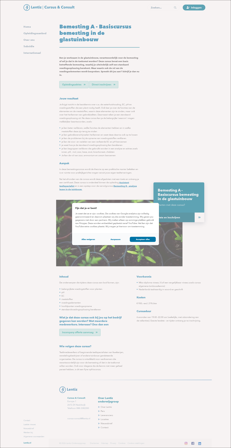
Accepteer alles (143, 239)
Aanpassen (116, 239)
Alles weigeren (88, 239)
